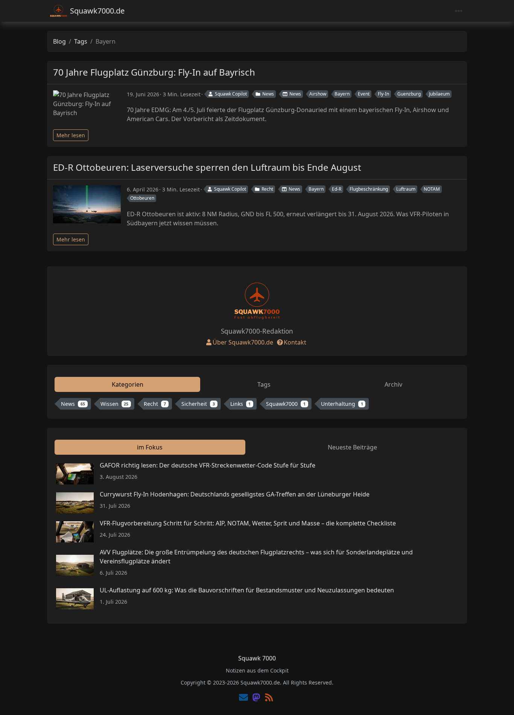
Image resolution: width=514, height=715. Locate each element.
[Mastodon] (256, 698)
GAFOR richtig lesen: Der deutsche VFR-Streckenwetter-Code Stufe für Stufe (207, 465)
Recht (267, 189)
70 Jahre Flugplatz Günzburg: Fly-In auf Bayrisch (154, 72)
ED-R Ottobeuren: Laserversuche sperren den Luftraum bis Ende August (207, 167)
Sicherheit (198, 403)
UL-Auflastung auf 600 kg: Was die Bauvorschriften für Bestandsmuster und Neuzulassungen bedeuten (247, 590)
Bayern (342, 94)
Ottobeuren (142, 198)
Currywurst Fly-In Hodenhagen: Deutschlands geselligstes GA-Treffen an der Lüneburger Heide (235, 494)
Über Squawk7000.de (243, 342)
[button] (499, 701)
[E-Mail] (243, 698)
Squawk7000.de (97, 11)
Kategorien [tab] (127, 384)
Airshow (317, 94)
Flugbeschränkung (369, 189)
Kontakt (295, 342)
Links (240, 403)
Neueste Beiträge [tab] (352, 447)
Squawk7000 (286, 403)
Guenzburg (409, 94)
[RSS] (269, 698)
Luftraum (405, 189)
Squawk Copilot (231, 94)
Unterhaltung (342, 403)
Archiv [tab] (393, 384)
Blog (59, 41)
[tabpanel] (257, 405)
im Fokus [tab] (150, 447)
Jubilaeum (439, 94)
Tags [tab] (264, 384)
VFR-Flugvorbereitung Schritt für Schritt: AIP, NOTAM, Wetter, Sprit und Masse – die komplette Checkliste (248, 523)
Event (364, 94)
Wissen (114, 403)
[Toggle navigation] (458, 11)
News (268, 94)
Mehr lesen (70, 135)
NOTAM (432, 189)
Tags (80, 41)
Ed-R (336, 189)
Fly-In (383, 94)
